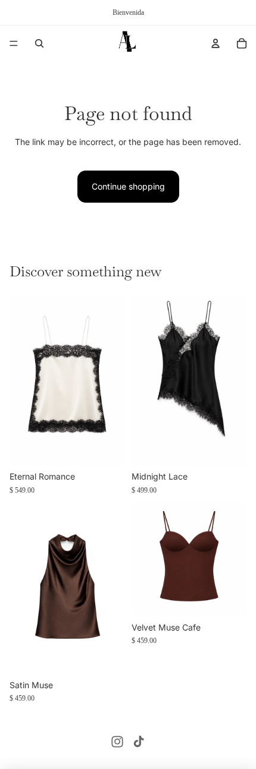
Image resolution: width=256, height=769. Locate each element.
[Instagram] (117, 742)
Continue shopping (128, 186)
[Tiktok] (139, 742)
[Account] (215, 43)
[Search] (39, 43)
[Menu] (13, 43)
